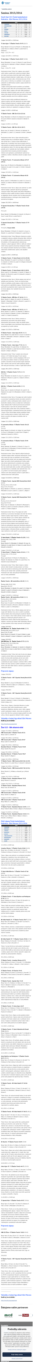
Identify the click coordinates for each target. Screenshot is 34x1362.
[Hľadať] (22, 3)
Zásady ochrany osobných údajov (17, 1349)
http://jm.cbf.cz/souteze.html (9, 724)
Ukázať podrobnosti (17, 1358)
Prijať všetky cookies (17, 1354)
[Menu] (30, 3)
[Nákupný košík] (26, 3)
